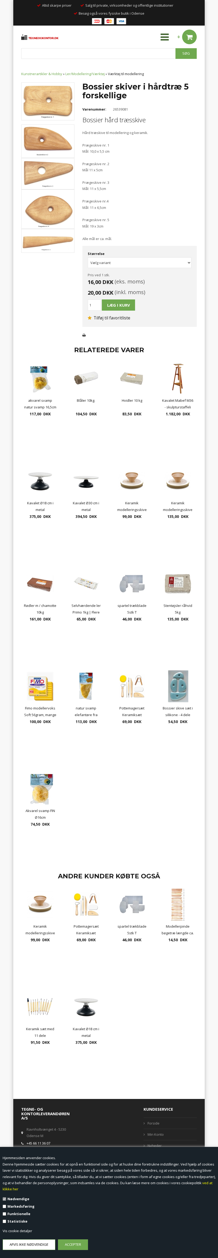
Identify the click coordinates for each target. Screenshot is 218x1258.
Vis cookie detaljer (17, 1230)
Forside (154, 1123)
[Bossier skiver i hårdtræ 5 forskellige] (47, 101)
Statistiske (17, 1221)
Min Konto (156, 1134)
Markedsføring (21, 1206)
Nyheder (155, 1145)
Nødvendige (18, 1198)
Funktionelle (18, 1213)
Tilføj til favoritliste (111, 318)
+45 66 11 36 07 (38, 1143)
